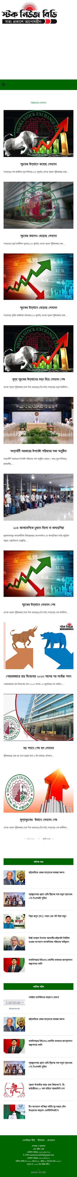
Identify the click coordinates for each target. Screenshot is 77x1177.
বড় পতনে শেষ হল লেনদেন (38, 748)
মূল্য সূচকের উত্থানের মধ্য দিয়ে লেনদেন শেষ (38, 379)
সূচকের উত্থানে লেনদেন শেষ (38, 604)
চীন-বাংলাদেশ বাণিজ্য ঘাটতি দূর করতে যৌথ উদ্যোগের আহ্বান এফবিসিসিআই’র (47, 1108)
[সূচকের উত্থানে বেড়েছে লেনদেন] (38, 276)
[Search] (73, 84)
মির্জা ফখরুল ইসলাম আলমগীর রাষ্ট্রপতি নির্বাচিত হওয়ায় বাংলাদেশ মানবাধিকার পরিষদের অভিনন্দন (49, 939)
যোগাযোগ (51, 1140)
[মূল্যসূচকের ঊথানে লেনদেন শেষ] (38, 789)
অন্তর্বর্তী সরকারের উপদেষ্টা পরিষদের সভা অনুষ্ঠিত (38, 451)
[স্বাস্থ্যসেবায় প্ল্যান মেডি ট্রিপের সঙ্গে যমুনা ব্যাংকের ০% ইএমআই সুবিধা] (14, 899)
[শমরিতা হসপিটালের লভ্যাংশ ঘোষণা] (14, 1002)
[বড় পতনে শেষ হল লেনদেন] (38, 717)
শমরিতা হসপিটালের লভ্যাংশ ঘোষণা (44, 997)
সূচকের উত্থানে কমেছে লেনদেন (38, 164)
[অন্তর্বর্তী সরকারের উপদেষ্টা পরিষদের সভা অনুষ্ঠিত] (38, 420)
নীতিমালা (41, 1140)
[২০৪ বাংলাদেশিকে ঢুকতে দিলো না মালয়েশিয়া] (38, 497)
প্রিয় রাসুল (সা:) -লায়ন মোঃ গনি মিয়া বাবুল (47, 916)
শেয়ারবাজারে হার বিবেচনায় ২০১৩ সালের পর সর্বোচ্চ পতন (38, 676)
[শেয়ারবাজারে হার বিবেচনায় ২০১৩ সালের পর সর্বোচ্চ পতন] (38, 645)
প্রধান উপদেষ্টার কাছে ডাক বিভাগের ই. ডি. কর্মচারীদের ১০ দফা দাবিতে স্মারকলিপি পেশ (47, 1086)
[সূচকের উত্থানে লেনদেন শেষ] (38, 573)
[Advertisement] (38, 50)
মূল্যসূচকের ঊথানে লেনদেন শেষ (38, 820)
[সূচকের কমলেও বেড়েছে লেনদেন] (38, 205)
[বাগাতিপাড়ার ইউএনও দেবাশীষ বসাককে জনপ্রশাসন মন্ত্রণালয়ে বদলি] (14, 965)
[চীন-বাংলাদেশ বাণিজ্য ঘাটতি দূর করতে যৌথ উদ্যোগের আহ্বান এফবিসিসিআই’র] (14, 1112)
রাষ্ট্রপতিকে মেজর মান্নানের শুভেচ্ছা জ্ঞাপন (46, 872)
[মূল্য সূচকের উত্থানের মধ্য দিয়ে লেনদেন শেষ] (38, 348)
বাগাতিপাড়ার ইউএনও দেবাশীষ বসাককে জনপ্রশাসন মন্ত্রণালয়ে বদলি (50, 961)
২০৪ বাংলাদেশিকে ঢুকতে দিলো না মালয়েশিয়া (38, 528)
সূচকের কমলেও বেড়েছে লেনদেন (38, 236)
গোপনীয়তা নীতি (28, 1140)
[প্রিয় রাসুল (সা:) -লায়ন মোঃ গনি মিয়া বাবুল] (14, 921)
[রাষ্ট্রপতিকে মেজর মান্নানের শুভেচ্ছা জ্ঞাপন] (14, 877)
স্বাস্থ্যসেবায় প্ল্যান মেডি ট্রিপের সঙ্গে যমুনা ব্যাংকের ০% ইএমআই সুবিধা (50, 896)
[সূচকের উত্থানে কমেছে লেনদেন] (38, 133)
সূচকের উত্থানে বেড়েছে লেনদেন (38, 307)
